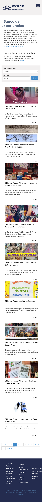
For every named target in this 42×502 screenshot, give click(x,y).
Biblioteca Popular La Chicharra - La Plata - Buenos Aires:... (21, 343)
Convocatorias (37, 471)
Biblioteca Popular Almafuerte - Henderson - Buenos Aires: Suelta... (21, 184)
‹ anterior (6, 445)
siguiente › (10, 448)
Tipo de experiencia (9, 68)
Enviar (35, 78)
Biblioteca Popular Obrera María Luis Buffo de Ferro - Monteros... (21, 263)
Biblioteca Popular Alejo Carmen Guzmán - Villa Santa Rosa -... (21, 107)
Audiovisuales (23, 482)
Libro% (34, 479)
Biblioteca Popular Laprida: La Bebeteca (20, 301)
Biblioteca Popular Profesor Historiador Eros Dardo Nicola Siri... (19, 145)
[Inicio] (13, 7)
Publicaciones (10, 479)
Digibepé (35, 474)
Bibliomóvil (35, 476)
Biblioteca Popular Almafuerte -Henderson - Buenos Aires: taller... (21, 382)
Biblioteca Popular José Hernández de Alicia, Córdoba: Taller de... (19, 225)
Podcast (21, 480)
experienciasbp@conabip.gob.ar (14, 46)
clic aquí (22, 60)
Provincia (6, 75)
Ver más (34, 123)
